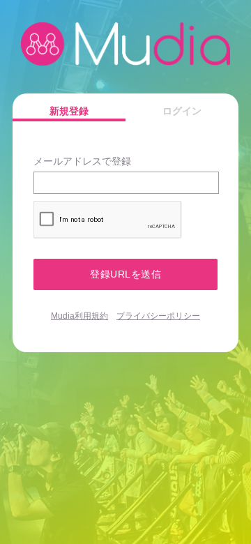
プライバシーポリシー (158, 316)
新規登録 (69, 110)
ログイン (181, 110)
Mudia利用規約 (79, 316)
